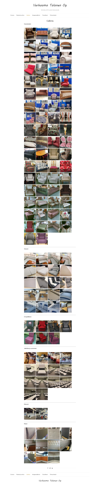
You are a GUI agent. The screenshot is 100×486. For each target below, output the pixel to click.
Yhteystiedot (53, 15)
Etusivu (12, 15)
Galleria (28, 15)
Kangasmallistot (36, 15)
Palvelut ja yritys (20, 15)
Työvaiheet (45, 15)
